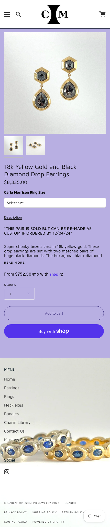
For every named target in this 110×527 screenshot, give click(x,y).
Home (9, 379)
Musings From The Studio (27, 439)
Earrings (11, 387)
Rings (9, 396)
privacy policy (15, 512)
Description (13, 217)
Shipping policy (44, 512)
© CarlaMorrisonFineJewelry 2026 (32, 502)
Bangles (11, 413)
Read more (14, 262)
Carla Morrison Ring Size (24, 192)
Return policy (73, 512)
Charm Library (17, 422)
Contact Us (14, 431)
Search (70, 502)
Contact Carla (15, 521)
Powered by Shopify (48, 521)
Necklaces (13, 405)
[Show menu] (8, 14)
